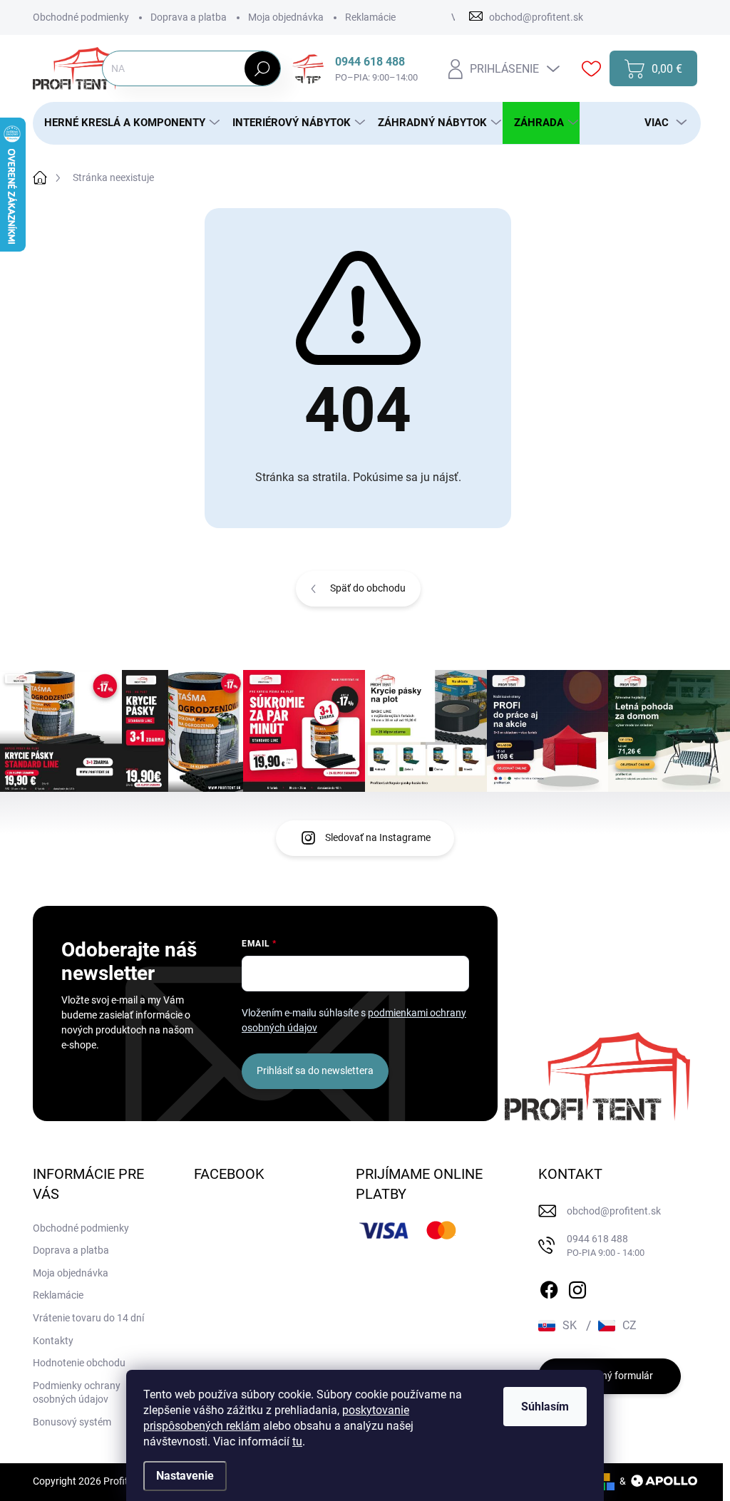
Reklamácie (370, 17)
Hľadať (262, 68)
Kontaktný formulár (609, 1375)
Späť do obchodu (368, 588)
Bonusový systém (72, 1422)
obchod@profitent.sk (614, 1211)
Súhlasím (545, 1406)
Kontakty (53, 1340)
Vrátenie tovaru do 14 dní (88, 1318)
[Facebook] (549, 1287)
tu (297, 1441)
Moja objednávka (286, 17)
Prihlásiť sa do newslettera (315, 1070)
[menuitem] (127, 123)
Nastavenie (185, 1475)
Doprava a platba (188, 17)
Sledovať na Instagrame (378, 837)
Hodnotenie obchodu (79, 1362)
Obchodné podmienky (81, 17)
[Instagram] (577, 1287)
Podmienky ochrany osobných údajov (76, 1392)
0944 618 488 (605, 1245)
